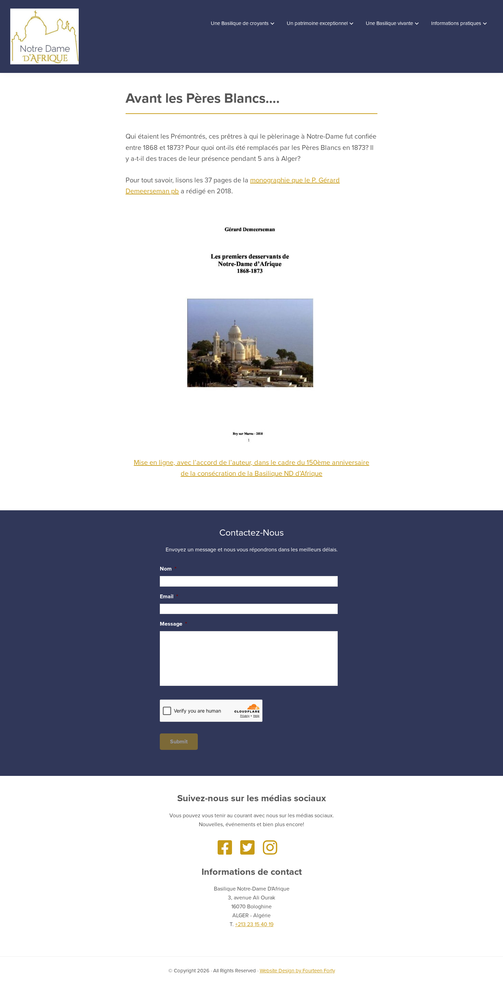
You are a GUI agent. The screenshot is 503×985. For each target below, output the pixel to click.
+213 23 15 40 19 (254, 924)
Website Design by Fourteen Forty (297, 971)
